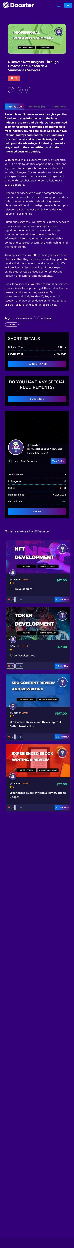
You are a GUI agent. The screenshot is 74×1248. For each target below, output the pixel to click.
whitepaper (46, 318)
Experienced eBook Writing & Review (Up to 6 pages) (37, 794)
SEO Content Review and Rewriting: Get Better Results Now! (35, 724)
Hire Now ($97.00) (37, 363)
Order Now (63, 599)
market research (24, 318)
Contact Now (37, 398)
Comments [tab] (59, 106)
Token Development (22, 655)
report (12, 324)
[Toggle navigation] (58, 5)
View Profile (58, 461)
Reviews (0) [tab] (37, 106)
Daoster (33, 445)
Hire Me (37, 511)
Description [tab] (14, 106)
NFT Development (20, 588)
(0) (20, 599)
